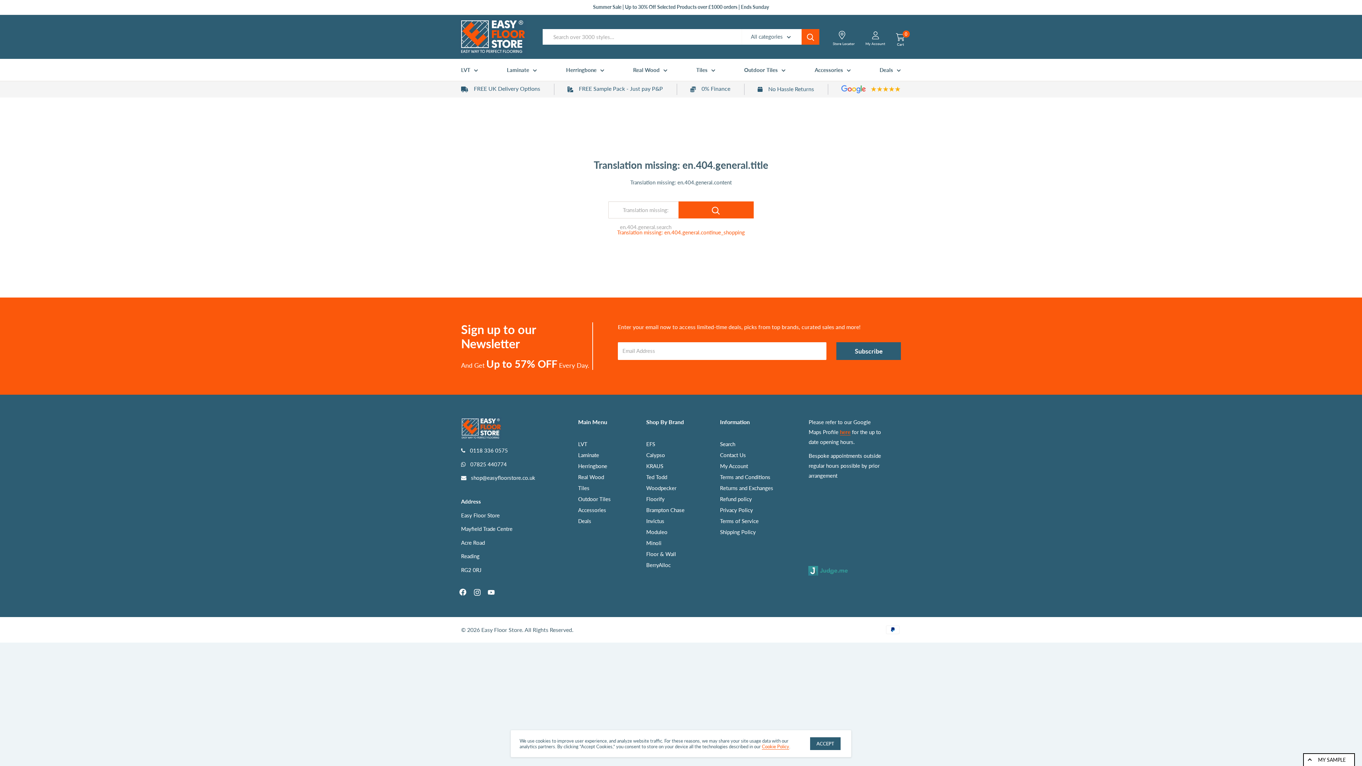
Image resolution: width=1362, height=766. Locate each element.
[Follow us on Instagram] (477, 592)
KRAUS (654, 466)
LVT (465, 70)
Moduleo (657, 532)
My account (875, 43)
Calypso (655, 455)
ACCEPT (825, 743)
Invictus (655, 521)
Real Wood (646, 70)
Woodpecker (661, 488)
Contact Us (733, 455)
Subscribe (869, 351)
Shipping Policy (738, 532)
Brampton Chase (665, 510)
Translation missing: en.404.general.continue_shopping (681, 232)
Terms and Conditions (745, 477)
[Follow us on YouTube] (491, 592)
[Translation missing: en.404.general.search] (716, 209)
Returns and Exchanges (746, 488)
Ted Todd (656, 477)
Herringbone (581, 70)
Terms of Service (739, 521)
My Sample (1332, 760)
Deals (886, 70)
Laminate (518, 70)
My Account (734, 466)
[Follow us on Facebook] (462, 592)
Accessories (829, 70)
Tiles (702, 70)
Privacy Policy (736, 510)
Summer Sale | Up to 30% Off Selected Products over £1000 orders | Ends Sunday (681, 7)
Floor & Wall (661, 554)
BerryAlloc (658, 565)
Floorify (655, 499)
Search (727, 444)
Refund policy (736, 499)
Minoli (653, 543)
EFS (650, 444)
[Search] (810, 37)
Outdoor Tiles (761, 70)
